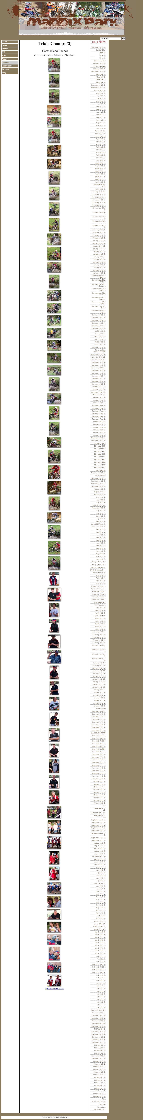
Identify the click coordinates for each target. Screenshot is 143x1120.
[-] (54, 72)
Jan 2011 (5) (101, 997)
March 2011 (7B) (100, 929)
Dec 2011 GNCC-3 (99, 746)
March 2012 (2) (100, 626)
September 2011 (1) (98, 840)
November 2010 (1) (99, 1058)
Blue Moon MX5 (100, 457)
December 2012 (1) (99, 347)
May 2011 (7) (101, 894)
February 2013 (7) (99, 200)
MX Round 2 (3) (100, 1048)
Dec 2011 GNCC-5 (99, 741)
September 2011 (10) (100, 816)
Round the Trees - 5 (98, 589)
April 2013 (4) (101, 152)
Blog (4, 73)
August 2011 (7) (100, 846)
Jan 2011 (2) (101, 1005)
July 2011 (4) (101, 878)
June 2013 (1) (101, 117)
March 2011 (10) (100, 921)
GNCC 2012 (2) (100, 342)
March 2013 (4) (100, 177)
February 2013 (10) (99, 192)
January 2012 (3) (99, 706)
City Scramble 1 (100, 605)
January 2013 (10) (99, 249)
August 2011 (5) (100, 851)
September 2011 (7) (98, 825)
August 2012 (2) (100, 492)
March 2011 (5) (100, 943)
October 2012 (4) (99, 427)
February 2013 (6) (99, 202)
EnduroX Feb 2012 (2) (99, 655)
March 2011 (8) (100, 934)
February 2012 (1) (99, 665)
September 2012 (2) (98, 484)
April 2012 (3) (101, 581)
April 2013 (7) (101, 144)
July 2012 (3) (101, 513)
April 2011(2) (101, 916)
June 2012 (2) (101, 546)
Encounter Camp (100, 66)
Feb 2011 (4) (101, 961)
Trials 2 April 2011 (99, 926)
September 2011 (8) (98, 822)
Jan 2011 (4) (101, 999)
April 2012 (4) (101, 578)
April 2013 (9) (101, 139)
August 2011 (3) (100, 859)
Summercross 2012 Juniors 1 (99, 298)
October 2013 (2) (99, 63)
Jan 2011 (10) (101, 983)
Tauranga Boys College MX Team (99, 351)
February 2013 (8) (99, 197)
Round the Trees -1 (99, 599)
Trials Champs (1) (99, 572)
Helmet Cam (101, 1107)
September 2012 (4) (98, 478)
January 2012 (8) (99, 692)
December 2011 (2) (99, 730)
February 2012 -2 (99, 663)
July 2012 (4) (101, 510)
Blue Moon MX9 (100, 446)
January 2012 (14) (99, 676)
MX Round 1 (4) (100, 1080)
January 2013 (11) (99, 246)
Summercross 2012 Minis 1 (99, 311)
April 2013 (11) (100, 133)
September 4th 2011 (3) (98, 834)
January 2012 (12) (99, 682)
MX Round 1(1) (100, 1091)
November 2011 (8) (99, 760)
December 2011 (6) (99, 719)
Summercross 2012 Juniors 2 (99, 294)
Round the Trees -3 (99, 594)
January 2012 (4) (99, 703)
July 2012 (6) (101, 500)
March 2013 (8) (100, 166)
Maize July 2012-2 (99, 505)
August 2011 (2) (100, 862)
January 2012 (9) (99, 690)
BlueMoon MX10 (100, 443)
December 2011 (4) (99, 725)
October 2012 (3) (99, 430)
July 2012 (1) (101, 519)
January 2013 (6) (99, 259)
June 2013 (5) (101, 107)
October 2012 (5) (99, 424)
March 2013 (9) (100, 163)
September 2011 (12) (100, 809)
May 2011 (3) (101, 905)
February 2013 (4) (99, 230)
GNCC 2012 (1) (100, 344)
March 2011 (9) (100, 932)
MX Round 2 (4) (100, 1045)
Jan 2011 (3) (101, 1002)
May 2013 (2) (101, 125)
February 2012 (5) (99, 637)
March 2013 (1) (100, 189)
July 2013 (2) (101, 101)
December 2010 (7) (99, 1018)
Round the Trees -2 (99, 597)
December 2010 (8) (99, 1015)
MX (3, 52)
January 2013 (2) (99, 270)
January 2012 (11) (99, 684)
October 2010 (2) (99, 1094)
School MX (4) (101, 74)
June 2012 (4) (101, 540)
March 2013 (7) (100, 168)
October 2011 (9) (100, 781)
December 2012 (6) (99, 317)
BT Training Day (100, 61)
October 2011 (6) (100, 789)
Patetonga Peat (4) (99, 411)
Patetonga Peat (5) (99, 408)
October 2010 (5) (99, 1072)
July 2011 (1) (101, 889)
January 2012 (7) (99, 695)
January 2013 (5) (99, 262)
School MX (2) (101, 80)
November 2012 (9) (99, 362)
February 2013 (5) (99, 205)
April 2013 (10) (100, 136)
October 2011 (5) (100, 792)
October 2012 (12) (99, 387)
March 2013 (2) (100, 182)
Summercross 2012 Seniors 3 (99, 276)
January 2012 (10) (99, 687)
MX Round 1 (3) (100, 1085)
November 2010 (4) (99, 1040)
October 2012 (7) (99, 403)
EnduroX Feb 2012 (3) (99, 650)
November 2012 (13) (98, 392)
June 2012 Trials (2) (98, 524)
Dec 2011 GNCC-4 (99, 744)
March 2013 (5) (100, 174)
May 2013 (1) (101, 128)
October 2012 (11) (99, 389)
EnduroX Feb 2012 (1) (99, 659)
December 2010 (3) (99, 1032)
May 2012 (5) (101, 551)
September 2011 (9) (98, 820)
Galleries (5, 62)
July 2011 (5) (101, 875)
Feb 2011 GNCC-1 (99, 972)
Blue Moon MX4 (100, 459)
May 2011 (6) (101, 897)
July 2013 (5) (101, 93)
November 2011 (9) (99, 757)
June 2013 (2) (101, 115)
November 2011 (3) (99, 773)
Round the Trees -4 (99, 591)
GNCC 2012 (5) (100, 334)
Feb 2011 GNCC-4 (99, 964)
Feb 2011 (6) (101, 956)
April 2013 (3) (101, 155)
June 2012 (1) (101, 548)
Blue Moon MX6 (100, 454)
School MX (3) (101, 77)
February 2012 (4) (99, 640)
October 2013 (101, 50)
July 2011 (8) (101, 867)
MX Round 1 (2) (100, 1088)
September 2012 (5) (98, 473)
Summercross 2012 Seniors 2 (99, 281)
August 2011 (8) (100, 843)
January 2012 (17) (99, 668)
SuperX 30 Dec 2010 (98, 1010)
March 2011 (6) (100, 940)
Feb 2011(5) (101, 959)
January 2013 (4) (99, 265)
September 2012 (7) (98, 438)
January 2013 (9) (99, 251)
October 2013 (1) (99, 69)
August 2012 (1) (100, 494)
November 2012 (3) (99, 379)
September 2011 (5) (98, 828)
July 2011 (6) (101, 873)
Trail (4, 55)
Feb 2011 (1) (101, 980)
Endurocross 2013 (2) (99, 222)
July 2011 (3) (101, 881)
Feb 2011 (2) (101, 978)
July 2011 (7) (101, 870)
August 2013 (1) (100, 90)
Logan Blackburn (100, 616)
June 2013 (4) (101, 109)
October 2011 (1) (100, 803)
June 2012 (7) (101, 532)
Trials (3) (102, 53)
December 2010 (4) (99, 1026)
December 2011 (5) (99, 722)
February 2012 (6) (99, 635)
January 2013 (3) (99, 267)
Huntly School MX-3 (99, 562)
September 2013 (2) (98, 85)
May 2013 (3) (101, 123)
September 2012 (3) (98, 481)
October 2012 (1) (99, 435)
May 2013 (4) (101, 120)
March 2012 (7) (100, 610)
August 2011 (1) (100, 864)
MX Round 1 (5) (100, 1077)
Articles (5, 59)
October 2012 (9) (99, 397)
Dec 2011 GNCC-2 (99, 749)
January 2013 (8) (99, 254)
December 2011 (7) (99, 717)
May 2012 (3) (101, 556)
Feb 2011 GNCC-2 (99, 970)
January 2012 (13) (99, 679)
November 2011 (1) (99, 779)
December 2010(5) (99, 1023)
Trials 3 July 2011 (99, 883)
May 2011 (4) (101, 902)
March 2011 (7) (100, 937)
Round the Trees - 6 (98, 586)
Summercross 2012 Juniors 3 (99, 289)
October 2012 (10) (99, 395)
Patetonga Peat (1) (99, 419)
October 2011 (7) (100, 787)
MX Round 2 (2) (100, 1050)
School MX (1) (101, 82)
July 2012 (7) (101, 497)
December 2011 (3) (99, 727)
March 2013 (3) (100, 179)
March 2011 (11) (100, 924)
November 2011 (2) (99, 776)
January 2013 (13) (99, 241)
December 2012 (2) (99, 328)
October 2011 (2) (100, 800)
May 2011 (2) (101, 908)
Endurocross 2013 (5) (99, 209)
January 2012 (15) (99, 673)
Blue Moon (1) (101, 470)
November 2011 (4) (99, 771)
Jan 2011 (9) (101, 986)
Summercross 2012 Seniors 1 (99, 285)
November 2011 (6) (99, 765)
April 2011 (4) (101, 910)
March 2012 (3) (100, 624)
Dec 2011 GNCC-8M (98, 733)
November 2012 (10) (98, 360)
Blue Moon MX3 (100, 462)
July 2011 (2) (101, 886)
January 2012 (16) (99, 671)
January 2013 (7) (99, 257)
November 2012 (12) (98, 354)
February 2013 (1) (99, 238)
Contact (5, 69)
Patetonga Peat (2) (99, 416)
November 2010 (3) (99, 1042)
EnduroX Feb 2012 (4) (99, 646)
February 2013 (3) (99, 232)
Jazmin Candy (101, 708)
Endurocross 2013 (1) (99, 226)
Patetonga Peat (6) (99, 405)
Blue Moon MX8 (100, 449)
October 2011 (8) (100, 784)
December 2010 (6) (99, 1021)
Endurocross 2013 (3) (99, 217)
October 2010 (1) (99, 1096)
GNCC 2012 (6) (100, 331)
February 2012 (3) (99, 643)
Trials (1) (102, 58)
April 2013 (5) (101, 150)
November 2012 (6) (99, 370)
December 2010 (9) (99, 1013)
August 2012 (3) (100, 489)
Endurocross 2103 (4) (99, 213)
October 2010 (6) (99, 1069)
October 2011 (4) (100, 795)
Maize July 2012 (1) (99, 508)
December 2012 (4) (99, 323)
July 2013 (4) (101, 96)
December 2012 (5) (99, 320)
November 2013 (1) (99, 47)
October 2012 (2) (99, 432)
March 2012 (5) (100, 618)
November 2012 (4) (99, 376)
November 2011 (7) (99, 762)
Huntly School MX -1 (98, 567)
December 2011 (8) (99, 714)
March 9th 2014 (100, 1110)
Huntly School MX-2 (99, 564)
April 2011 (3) (101, 913)
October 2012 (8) (99, 400)
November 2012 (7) (99, 368)
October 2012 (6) (99, 422)
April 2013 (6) (101, 147)
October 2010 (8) (99, 1064)
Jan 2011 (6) (101, 994)
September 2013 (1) (98, 88)
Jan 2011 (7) (101, 991)
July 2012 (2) (101, 516)
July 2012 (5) (101, 502)
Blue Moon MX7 (100, 451)
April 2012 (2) (101, 583)
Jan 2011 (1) (101, 1007)
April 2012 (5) (101, 575)
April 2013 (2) (101, 158)
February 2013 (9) (99, 194)
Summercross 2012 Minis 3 (99, 302)
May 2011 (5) (101, 899)
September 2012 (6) (98, 440)
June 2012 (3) (101, 543)
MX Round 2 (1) (100, 1053)
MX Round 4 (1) (100, 1029)
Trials (104, 806)
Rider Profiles (8, 66)
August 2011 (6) (100, 848)
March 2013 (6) (100, 171)
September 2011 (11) (98, 813)
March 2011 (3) (100, 948)
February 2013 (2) (99, 235)
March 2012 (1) (100, 629)
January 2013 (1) (99, 273)
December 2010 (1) (99, 1037)
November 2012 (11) (98, 357)
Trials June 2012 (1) (98, 527)
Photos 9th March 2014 (99, 185)
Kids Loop (102, 1104)
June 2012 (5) (101, 537)
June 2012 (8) (101, 529)
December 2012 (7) (99, 315)
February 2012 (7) (99, 632)
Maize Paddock (100, 475)
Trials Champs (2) (97, 570)
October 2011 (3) (100, 798)
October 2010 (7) (99, 1067)
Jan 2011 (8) (101, 988)
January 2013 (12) (99, 243)
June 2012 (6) (101, 535)
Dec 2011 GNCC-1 (99, 752)
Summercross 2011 (99, 711)
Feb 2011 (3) (101, 975)
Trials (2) (102, 55)
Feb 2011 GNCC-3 (99, 967)
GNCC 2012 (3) (100, 339)
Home (4, 42)
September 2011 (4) (98, 830)
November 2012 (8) (99, 365)
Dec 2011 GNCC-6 (99, 738)
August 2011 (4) (100, 854)
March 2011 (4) (100, 945)
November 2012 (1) (99, 384)
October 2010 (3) (99, 1075)
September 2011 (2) (98, 838)
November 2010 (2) (99, 1056)
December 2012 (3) (99, 326)
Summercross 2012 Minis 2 (99, 307)
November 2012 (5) (99, 373)
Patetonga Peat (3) (99, 414)
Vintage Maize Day (99, 856)
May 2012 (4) (101, 554)
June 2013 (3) (101, 112)
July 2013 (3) (101, 98)
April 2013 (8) (101, 142)
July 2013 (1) (101, 104)
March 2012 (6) (100, 613)
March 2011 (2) (100, 951)
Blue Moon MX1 (100, 467)
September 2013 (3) (98, 71)
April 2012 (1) (101, 608)
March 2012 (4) (100, 621)
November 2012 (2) (99, 381)
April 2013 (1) (101, 160)
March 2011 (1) (100, 953)
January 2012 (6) (99, 698)
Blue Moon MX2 (100, 465)
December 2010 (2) (99, 1034)
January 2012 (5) (99, 700)
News (4, 45)
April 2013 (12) (100, 131)
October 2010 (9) (99, 1061)
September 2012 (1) (98, 486)
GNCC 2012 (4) (100, 336)
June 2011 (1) (101, 891)
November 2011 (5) (99, 768)
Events (5, 49)
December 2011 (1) (99, 754)
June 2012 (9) (101, 521)
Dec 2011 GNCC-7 (99, 735)
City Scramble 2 (100, 602)
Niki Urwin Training (99, 1102)
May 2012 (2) (101, 559)
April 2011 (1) (101, 918)
